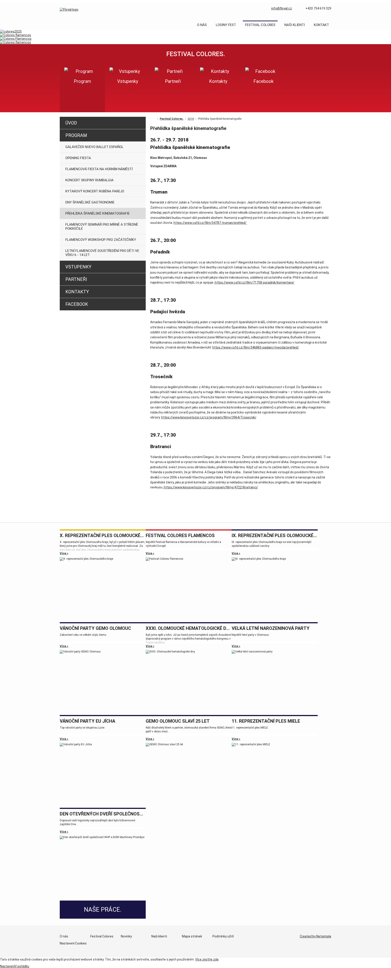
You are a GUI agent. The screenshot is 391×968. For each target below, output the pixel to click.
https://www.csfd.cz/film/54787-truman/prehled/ (210, 223)
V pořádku (22, 966)
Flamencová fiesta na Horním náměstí (99, 169)
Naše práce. (103, 909)
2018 (191, 118)
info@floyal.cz (281, 8)
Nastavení (7, 966)
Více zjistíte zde (207, 959)
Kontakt (321, 25)
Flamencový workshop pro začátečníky (100, 240)
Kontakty (77, 291)
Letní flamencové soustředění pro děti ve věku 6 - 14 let (102, 253)
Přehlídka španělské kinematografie (97, 213)
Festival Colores (260, 25)
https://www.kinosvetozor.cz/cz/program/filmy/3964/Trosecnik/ (208, 417)
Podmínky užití (223, 936)
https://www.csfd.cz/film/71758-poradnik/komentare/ (254, 282)
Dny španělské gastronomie (89, 202)
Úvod (71, 123)
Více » (64, 553)
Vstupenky (78, 267)
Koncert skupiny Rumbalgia (89, 180)
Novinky (126, 936)
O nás (202, 25)
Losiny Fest (226, 25)
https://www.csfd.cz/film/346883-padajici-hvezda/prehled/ (255, 347)
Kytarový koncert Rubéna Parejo (94, 191)
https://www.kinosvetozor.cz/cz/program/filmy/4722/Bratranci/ (210, 487)
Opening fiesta (78, 158)
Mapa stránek (192, 936)
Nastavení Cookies (73, 943)
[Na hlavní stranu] (69, 9)
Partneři (76, 279)
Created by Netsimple (315, 936)
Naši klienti (294, 25)
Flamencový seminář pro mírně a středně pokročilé (101, 226)
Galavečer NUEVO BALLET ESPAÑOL (94, 147)
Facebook (76, 304)
